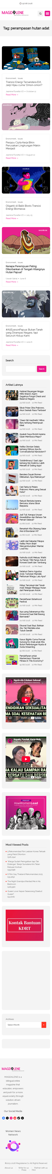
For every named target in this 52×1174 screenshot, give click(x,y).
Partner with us (40, 1168)
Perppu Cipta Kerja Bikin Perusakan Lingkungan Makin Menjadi (23, 145)
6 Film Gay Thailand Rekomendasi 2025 (25, 874)
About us (9, 1168)
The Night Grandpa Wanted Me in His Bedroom (23, 882)
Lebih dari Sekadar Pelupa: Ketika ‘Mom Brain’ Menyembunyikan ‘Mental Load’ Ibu (32, 545)
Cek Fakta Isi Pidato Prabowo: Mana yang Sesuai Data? (33, 489)
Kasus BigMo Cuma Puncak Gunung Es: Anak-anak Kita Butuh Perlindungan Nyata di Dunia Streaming (33, 643)
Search (10, 360)
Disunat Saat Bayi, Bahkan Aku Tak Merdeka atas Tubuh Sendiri (32, 628)
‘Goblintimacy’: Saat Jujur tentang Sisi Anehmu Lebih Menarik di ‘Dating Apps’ (32, 463)
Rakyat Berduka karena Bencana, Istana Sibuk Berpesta (30, 503)
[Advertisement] (26, 980)
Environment (11, 78)
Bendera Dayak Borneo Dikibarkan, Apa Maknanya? (32, 475)
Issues (20, 78)
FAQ (34, 1170)
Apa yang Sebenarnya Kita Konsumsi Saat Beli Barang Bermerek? (32, 614)
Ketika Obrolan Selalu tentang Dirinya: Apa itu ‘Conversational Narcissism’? (33, 449)
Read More (11, 95)
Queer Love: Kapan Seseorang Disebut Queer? (24, 892)
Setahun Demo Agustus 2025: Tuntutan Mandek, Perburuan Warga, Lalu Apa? (33, 574)
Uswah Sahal (11, 278)
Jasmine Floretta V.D (15, 91)
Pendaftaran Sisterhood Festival (31, 600)
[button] (47, 13)
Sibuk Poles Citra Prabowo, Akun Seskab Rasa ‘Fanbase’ (33, 409)
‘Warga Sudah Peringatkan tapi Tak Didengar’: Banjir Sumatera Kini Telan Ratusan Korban (23, 864)
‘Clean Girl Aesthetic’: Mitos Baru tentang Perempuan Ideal (32, 422)
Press (24, 1170)
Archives (10, 1019)
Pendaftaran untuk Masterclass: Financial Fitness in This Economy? (31, 658)
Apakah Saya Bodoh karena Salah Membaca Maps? (32, 435)
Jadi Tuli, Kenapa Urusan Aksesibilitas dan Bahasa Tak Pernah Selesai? (33, 517)
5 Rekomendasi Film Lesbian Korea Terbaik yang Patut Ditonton (26, 852)
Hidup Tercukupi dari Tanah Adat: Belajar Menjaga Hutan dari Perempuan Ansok (33, 588)
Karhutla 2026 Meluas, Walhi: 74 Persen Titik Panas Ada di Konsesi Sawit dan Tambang (33, 560)
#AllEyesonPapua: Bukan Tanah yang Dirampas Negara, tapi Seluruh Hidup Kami (24, 332)
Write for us (23, 1168)
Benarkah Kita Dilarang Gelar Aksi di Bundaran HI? (33, 529)
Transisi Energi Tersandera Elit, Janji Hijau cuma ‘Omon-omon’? (24, 84)
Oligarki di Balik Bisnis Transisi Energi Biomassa (23, 207)
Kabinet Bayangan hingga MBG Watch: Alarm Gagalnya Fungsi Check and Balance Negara (32, 395)
